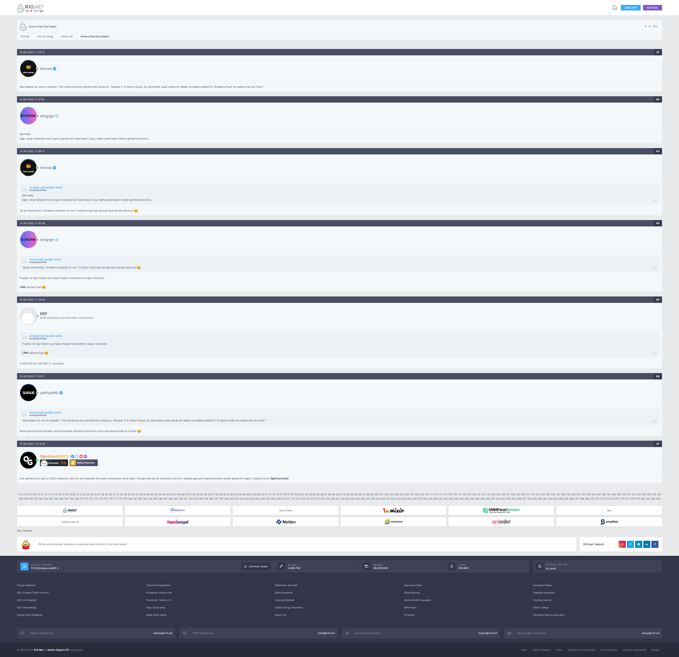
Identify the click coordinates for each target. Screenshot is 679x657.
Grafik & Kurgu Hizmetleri (289, 607)
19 (70, 494)
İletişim (655, 649)
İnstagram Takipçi (542, 585)
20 (73, 494)
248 (477, 498)
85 (318, 494)
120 (474, 494)
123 (488, 494)
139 (568, 494)
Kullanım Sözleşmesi (634, 649)
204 (252, 498)
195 (206, 498)
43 (159, 494)
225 (357, 498)
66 (247, 494)
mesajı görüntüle (38, 190)
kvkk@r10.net (326, 633)
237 (419, 498)
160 (31, 498)
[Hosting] (70, 510)
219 (327, 498)
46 (171, 494)
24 (88, 494)
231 (388, 498)
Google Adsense (26, 585)
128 (513, 494)
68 (255, 494)
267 (576, 498)
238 (425, 498)
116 (455, 494)
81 (303, 494)
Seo (609, 510)
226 (363, 498)
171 (86, 498)
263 (555, 498)
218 (322, 498)
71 (266, 494)
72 (270, 494)
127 (508, 494)
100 (376, 494)
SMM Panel (410, 607)
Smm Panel (285, 510)
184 (150, 498)
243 (451, 498)
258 (529, 498)
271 (597, 498)
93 (348, 494)
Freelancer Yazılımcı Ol (158, 600)
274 (612, 498)
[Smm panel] (501, 510)
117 (460, 494)
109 (422, 494)
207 (268, 498)
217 (318, 498)
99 (371, 494)
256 (519, 498)
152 (634, 494)
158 (21, 498)
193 (195, 498)
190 (181, 498)
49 (182, 494)
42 (155, 494)
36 (133, 494)
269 (587, 498)
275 (617, 498)
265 (566, 498)
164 (51, 498)
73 (273, 494)
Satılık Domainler (284, 592)
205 (257, 498)
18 (66, 494)
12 (45, 494)
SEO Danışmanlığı (26, 607)
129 (518, 494)
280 (643, 498)
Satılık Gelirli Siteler (156, 614)
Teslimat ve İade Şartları (581, 649)
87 (325, 494)
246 (467, 498)
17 (63, 494)
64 (240, 494)
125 (498, 494)
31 (114, 494)
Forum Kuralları (609, 649)
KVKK (559, 649)
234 (404, 498)
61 (228, 494)
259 (535, 498)
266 (571, 498)
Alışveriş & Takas (413, 585)
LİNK (23, 287)
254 (508, 498)
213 (298, 498)
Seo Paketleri (24, 530)
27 (99, 494)
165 (56, 498)
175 (105, 498)
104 (396, 494)
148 (613, 494)
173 (96, 498)
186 (160, 498)
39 (144, 494)
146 (603, 494)
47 (175, 494)
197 (216, 498)
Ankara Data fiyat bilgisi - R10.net (31, 8)
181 (135, 498)
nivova (46, 69)
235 (409, 498)
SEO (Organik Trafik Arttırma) (33, 592)
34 (125, 494)
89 (333, 494)
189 (175, 498)
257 (524, 498)
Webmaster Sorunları (286, 585)
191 (186, 498)
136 (553, 494)
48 (179, 494)
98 (368, 494)
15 (56, 494)
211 (288, 498)
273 (607, 498)
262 (550, 498)
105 (401, 494)
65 (243, 494)
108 (416, 494)
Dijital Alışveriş (412, 592)
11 (42, 494)
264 (561, 498)
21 (77, 494)
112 (436, 494)
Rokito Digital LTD (58, 649)
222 (342, 498)
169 (76, 498)
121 (479, 494)
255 (514, 498)
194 (201, 498)
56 (209, 494)
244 (456, 498)
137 (558, 494)
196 (211, 498)
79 (295, 494)
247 (472, 498)
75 (280, 494)
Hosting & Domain (285, 600)
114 (445, 494)
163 (46, 498)
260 (540, 498)
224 (352, 498)
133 (537, 494)
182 (140, 498)
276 (622, 498)
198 (221, 498)
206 (262, 498)
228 (373, 498)
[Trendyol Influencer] (393, 510)
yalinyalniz (49, 393)
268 (582, 498)
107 (412, 494)
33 (121, 494)
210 (284, 498)
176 (110, 498)
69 (259, 494)
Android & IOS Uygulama (417, 600)
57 (213, 494)
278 (632, 498)
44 (163, 494)
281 (648, 498)
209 (278, 498)
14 (52, 494)
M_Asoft (551, 568)
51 (190, 494)
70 (263, 494)
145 (598, 494)
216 (313, 498)
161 (36, 498)
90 (337, 494)
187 (165, 498)
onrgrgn (47, 116)
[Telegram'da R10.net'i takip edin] (638, 544)
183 (145, 498)
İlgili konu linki (280, 478)
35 (129, 494)
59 (221, 494)
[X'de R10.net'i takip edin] (630, 544)
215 (308, 498)
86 (322, 494)
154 (644, 494)
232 (393, 498)
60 (225, 494)
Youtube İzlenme (542, 600)
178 (120, 498)
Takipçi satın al (70, 521)
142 (583, 494)
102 (386, 494)
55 (205, 494)
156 (654, 494)
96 (360, 494)
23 (84, 494)
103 (391, 494)
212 (293, 498)
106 (406, 494)
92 (344, 494)
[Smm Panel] (178, 521)
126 (503, 494)
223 (347, 498)
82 (306, 494)
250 (488, 498)
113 (441, 494)
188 (170, 498)
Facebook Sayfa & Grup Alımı (549, 614)
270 (592, 498)
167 (66, 498)
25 (91, 494)
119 (469, 494)
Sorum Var (280, 614)
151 (629, 494)
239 (430, 498)
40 (148, 494)
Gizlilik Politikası (542, 649)
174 (101, 498)
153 (639, 494)
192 (190, 498)
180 (130, 498)
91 (341, 494)
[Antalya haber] (393, 521)
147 (609, 494)
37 (136, 494)
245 (461, 498)
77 (288, 494)
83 (310, 494)
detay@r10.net (650, 633)
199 (226, 498)
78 (291, 494)
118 (464, 494)
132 (532, 494)
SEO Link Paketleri (27, 600)
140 (573, 494)
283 (658, 498)
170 (81, 498)
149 (619, 494)
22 (80, 494)
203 (247, 498)
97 (364, 494)
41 (152, 494)
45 (167, 494)
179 (125, 498)
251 (493, 498)
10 (39, 494)
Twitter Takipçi (541, 607)
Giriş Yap (631, 7)
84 (314, 494)
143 (588, 494)
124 (493, 494)
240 (435, 498)
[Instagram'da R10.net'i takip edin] (622, 544)
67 (251, 494)
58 (217, 494)
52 (194, 494)
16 (59, 494)
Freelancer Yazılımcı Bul (159, 592)
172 (91, 498)
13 (49, 494)
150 (624, 494)
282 (653, 498)
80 (299, 494)
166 (61, 498)
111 (431, 494)
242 (445, 498)
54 (201, 494)
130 (523, 494)
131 (528, 494)
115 (450, 494)
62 (232, 494)
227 (368, 498)
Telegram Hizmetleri (544, 592)
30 (110, 494)
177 (115, 498)
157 (659, 494)
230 (383, 498)
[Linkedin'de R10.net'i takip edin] (646, 544)
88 (329, 494)
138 (563, 494)
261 (545, 498)
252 (498, 498)
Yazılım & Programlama (158, 585)
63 (236, 494)
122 (483, 494)
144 (593, 494)
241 (441, 498)
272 (602, 498)
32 (117, 494)
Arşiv (524, 649)
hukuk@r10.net (487, 633)
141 (578, 494)
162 (41, 498)
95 (356, 494)
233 (398, 498)
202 (241, 498)
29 (106, 494)
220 (332, 498)
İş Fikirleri (409, 614)
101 (381, 494)
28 (102, 494)
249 (482, 498)
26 (95, 494)
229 (378, 498)
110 (427, 494)
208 (273, 498)
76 (284, 494)
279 (638, 498)
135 (548, 494)
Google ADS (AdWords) (30, 614)
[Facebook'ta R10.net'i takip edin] (654, 544)
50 (186, 494)
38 (140, 494)
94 (352, 494)
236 (414, 498)
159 (26, 498)
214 (303, 498)
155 (649, 494)
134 (543, 494)
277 (627, 498)
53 (197, 494)
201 (236, 498)
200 (231, 498)
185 (155, 498)
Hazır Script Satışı (155, 607)
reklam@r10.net (162, 633)
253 (503, 498)
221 (337, 498)
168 (71, 498)
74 (277, 494)
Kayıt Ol (652, 7)
